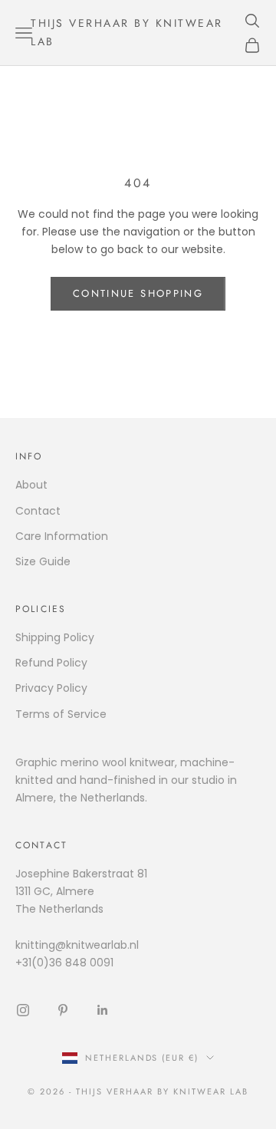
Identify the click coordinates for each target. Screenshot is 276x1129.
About (31, 484)
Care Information (61, 536)
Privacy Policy (51, 688)
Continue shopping (138, 293)
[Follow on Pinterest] (63, 1010)
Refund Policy (51, 662)
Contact (38, 510)
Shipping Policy (54, 637)
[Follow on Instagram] (23, 1010)
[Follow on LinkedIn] (102, 1010)
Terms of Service (61, 714)
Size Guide (43, 561)
